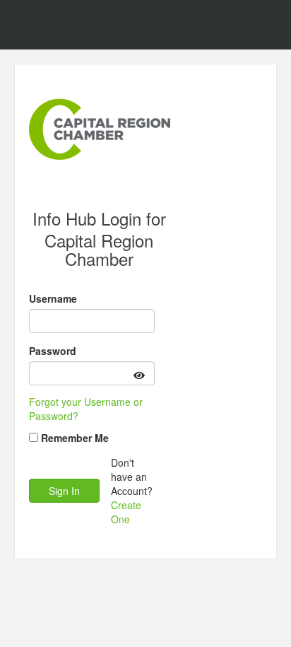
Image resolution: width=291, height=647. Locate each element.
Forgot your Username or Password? (86, 409)
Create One (126, 512)
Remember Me (75, 438)
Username (53, 298)
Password (52, 351)
